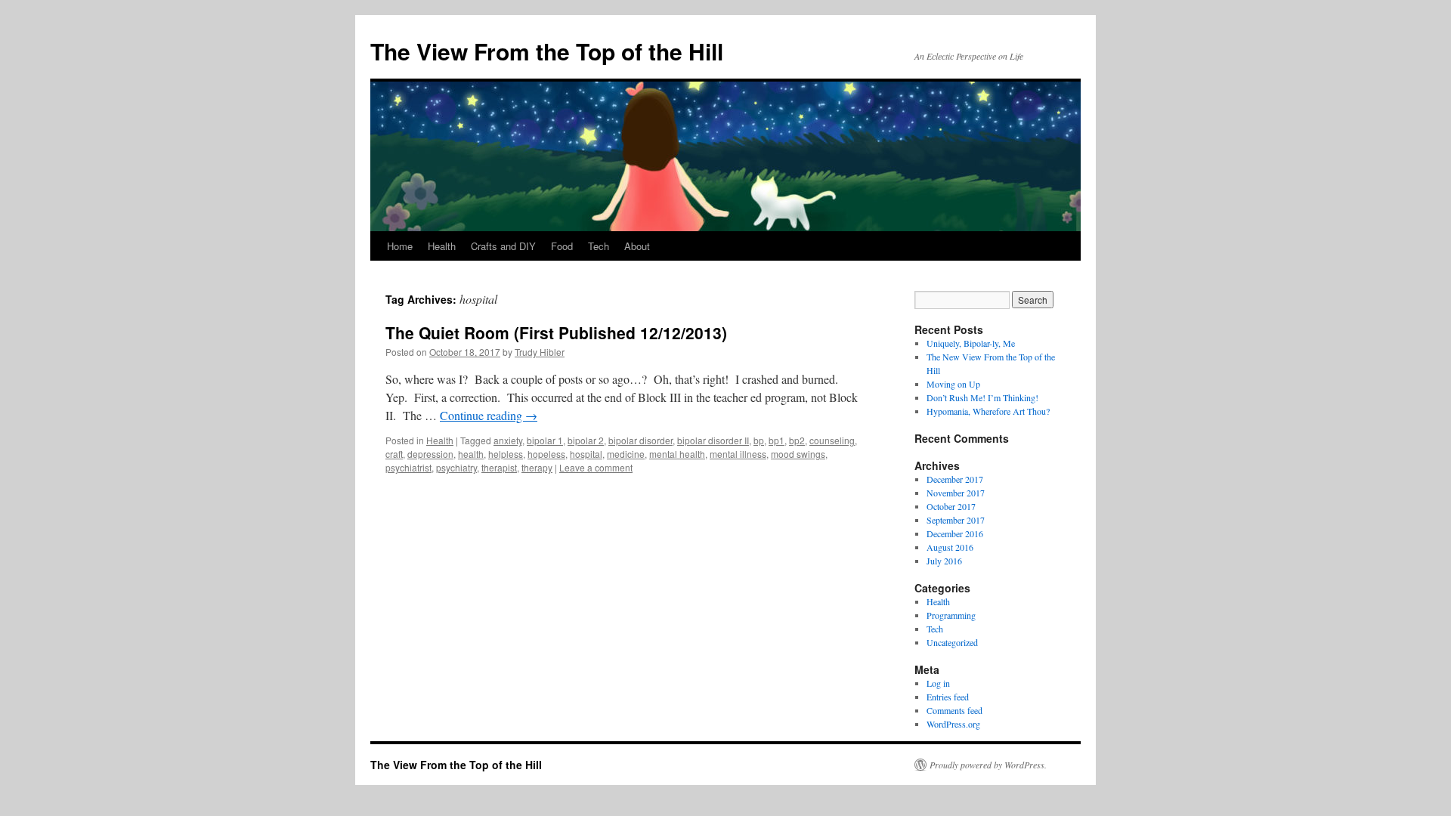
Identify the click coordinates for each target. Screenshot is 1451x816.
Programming (951, 615)
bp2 (797, 440)
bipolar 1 (545, 440)
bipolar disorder (640, 440)
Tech (598, 246)
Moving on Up (953, 384)
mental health (677, 453)
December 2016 (955, 533)
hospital (586, 453)
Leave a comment (596, 467)
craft (394, 453)
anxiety (507, 440)
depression (430, 453)
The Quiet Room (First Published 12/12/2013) (556, 332)
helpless (505, 453)
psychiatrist (408, 467)
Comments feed (954, 710)
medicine (626, 453)
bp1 (776, 440)
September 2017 (956, 520)
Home (400, 246)
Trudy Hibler (540, 351)
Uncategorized (952, 642)
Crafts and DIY (503, 246)
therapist (499, 467)
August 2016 (950, 547)
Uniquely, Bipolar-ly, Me (971, 343)
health (471, 453)
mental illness (738, 453)
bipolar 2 (586, 440)
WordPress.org (953, 724)
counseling (832, 440)
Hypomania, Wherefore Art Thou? (988, 411)
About (637, 246)
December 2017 (955, 479)
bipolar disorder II (713, 440)
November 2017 (956, 493)
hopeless (546, 453)
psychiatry (456, 467)
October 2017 (951, 506)
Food (562, 246)
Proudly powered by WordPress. (988, 765)
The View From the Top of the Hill (546, 51)
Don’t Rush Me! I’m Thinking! (982, 397)
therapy (536, 467)
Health (442, 246)
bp (758, 440)
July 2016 (944, 561)
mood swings (798, 453)
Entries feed (948, 697)
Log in (938, 683)
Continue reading (488, 415)
